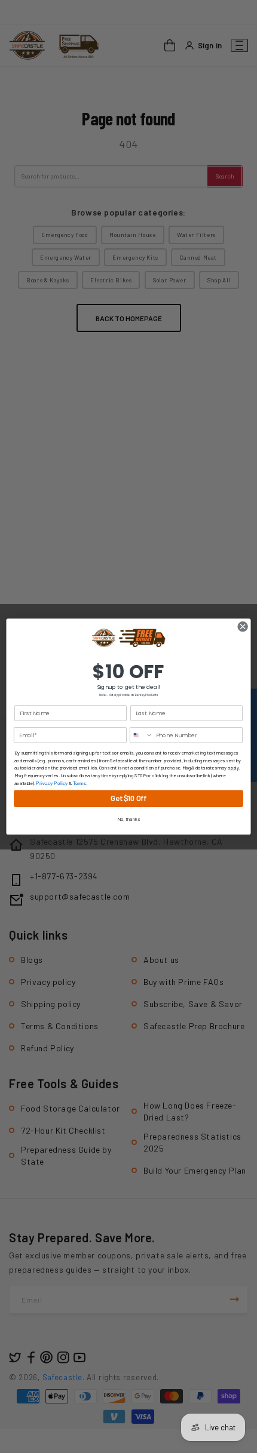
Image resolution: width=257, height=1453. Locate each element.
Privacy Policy (52, 783)
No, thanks (128, 819)
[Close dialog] (242, 626)
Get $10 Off (128, 798)
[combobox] (141, 735)
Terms (80, 783)
